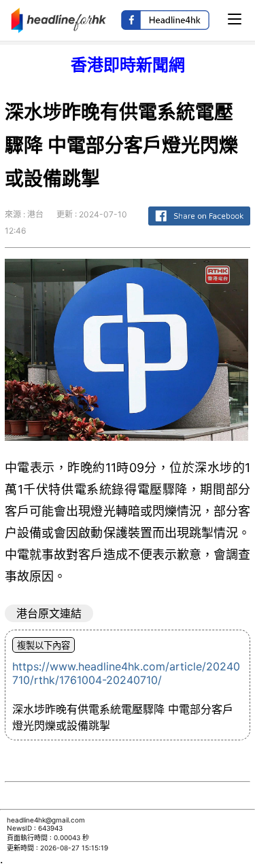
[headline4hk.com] (58, 19)
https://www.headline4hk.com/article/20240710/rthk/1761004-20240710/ (126, 673)
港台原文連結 (49, 613)
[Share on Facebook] (199, 226)
